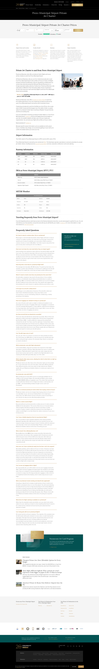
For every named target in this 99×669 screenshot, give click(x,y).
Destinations (46, 4)
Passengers (67, 29)
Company (67, 1)
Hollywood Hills (64, 608)
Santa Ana (71, 613)
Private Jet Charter (22, 8)
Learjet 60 (43, 54)
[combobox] (29, 31)
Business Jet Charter (53, 653)
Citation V (40, 53)
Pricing (60, 4)
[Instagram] (73, 646)
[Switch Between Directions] (34, 30)
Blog (60, 659)
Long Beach (71, 608)
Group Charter (61, 653)
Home (17, 8)
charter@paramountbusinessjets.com (71, 244)
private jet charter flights (39, 100)
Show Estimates (78, 30)
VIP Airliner (35, 654)
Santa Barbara (71, 616)
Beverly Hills (71, 605)
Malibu (62, 613)
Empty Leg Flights (48, 654)
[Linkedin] (76, 646)
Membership (38, 4)
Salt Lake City (49, 605)
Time (56, 29)
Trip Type (18, 29)
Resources (66, 4)
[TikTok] (82, 646)
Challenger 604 (38, 58)
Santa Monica (63, 605)
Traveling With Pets (76, 653)
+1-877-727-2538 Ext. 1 (68, 246)
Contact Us (72, 1)
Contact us (28, 123)
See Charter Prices (77, 4)
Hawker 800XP (38, 56)
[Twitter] (71, 646)
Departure (47, 29)
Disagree (74, 666)
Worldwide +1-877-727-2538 (59, 1)
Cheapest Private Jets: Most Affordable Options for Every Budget (42, 561)
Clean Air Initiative (73, 659)
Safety (63, 659)
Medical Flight (40, 654)
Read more (54, 547)
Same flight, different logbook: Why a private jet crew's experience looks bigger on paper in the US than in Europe (42, 571)
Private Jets (54, 4)
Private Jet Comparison (53, 659)
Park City (40, 605)
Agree (81, 666)
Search (78, 1)
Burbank (70, 611)
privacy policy (18, 667)
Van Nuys (62, 611)
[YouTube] (79, 646)
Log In (82, 1)
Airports (26, 8)
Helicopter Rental (68, 653)
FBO (45, 142)
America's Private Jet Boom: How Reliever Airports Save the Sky (42, 584)
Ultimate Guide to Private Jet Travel (59, 654)
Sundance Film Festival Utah (21, 604)
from (27, 29)
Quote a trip (20, 94)
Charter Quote (69, 639)
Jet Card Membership (37, 653)
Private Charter (29, 4)
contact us (28, 116)
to (37, 29)
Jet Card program (28, 224)
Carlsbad (62, 616)
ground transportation (41, 144)
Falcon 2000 (40, 57)
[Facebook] (68, 646)
